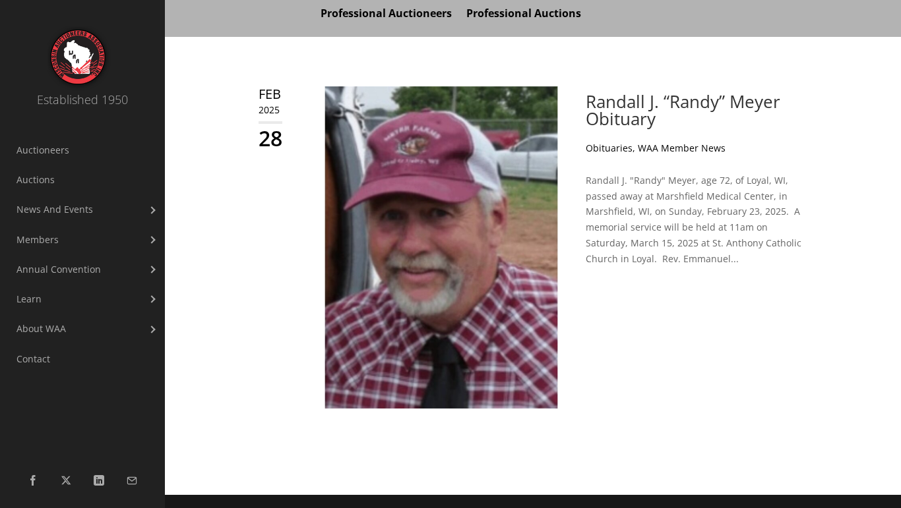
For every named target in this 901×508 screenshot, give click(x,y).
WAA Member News (682, 148)
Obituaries (609, 148)
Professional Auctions (523, 14)
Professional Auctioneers (386, 14)
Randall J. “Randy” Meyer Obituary (683, 110)
